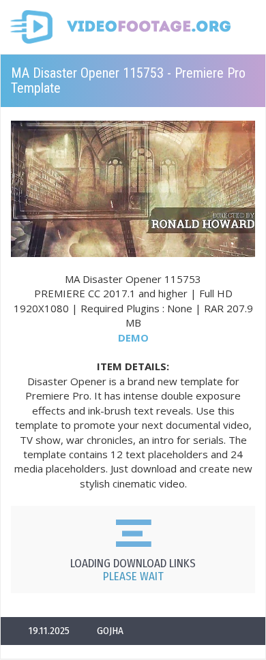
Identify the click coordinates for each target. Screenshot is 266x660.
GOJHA (110, 631)
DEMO (133, 337)
